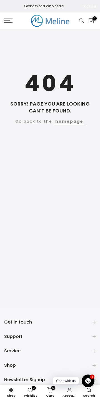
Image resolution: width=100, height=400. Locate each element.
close (91, 6)
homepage (69, 121)
